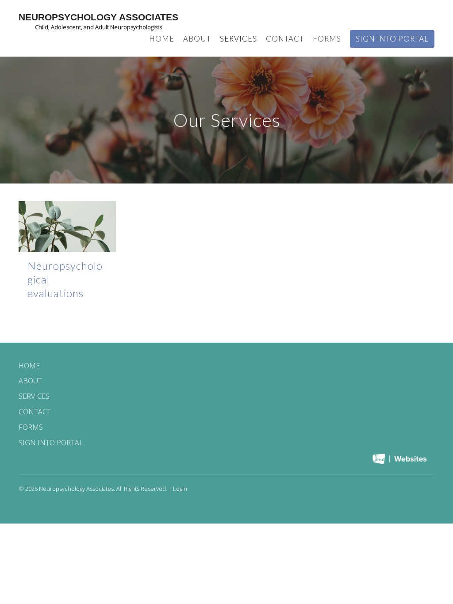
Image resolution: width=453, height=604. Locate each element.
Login (180, 489)
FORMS (327, 38)
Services (238, 38)
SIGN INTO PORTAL (392, 38)
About (197, 38)
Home (161, 38)
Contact (285, 38)
